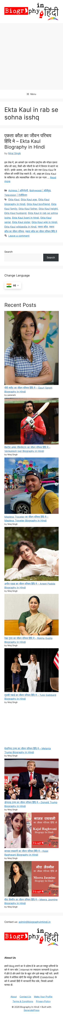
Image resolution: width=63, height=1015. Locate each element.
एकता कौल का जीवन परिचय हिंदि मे (41, 231)
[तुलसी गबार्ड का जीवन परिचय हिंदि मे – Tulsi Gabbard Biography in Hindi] (31, 670)
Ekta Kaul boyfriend (38, 204)
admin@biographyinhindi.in (35, 921)
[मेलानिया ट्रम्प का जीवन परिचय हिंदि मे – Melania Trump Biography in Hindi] (31, 726)
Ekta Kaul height (48, 208)
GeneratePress (31, 1010)
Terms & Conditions (23, 1001)
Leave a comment (18, 235)
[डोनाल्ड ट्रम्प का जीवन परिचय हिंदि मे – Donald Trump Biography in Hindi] (31, 780)
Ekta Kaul (13, 199)
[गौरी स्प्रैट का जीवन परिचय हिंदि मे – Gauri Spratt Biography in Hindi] (31, 348)
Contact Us (25, 996)
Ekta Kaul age (29, 199)
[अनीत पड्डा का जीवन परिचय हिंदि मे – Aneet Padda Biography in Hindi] (31, 554)
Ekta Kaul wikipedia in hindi (20, 226)
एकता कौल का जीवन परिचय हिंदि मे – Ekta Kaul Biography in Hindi (27, 141)
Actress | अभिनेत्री (18, 190)
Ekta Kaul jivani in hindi (25, 217)
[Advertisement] (31, 56)
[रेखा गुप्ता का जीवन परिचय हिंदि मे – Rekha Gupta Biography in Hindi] (31, 615)
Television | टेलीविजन (15, 195)
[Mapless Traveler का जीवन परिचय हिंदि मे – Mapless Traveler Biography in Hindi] (31, 486)
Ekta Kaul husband (15, 213)
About (14, 996)
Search (8, 251)
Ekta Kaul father (28, 208)
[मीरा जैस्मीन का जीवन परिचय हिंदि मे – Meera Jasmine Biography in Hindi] (31, 879)
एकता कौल (43, 226)
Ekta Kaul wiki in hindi (44, 222)
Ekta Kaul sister (21, 222)
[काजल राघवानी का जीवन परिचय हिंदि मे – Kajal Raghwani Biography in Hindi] (31, 831)
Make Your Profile (43, 996)
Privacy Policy (43, 1001)
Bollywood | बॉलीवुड (40, 190)
